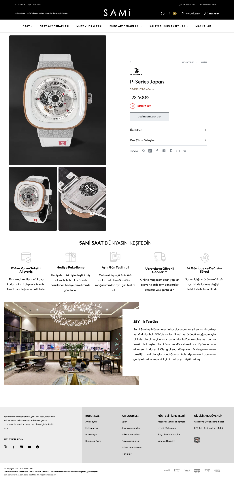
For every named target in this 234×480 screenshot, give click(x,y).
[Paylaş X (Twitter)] (150, 151)
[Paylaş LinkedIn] (164, 151)
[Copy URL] (184, 151)
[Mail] (178, 151)
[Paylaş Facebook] (157, 151)
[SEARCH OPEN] (163, 14)
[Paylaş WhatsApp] (143, 151)
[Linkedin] (21, 447)
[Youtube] (29, 447)
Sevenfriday (188, 61)
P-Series (203, 61)
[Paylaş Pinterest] (171, 151)
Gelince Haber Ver (149, 116)
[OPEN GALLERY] (57, 100)
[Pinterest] (37, 447)
